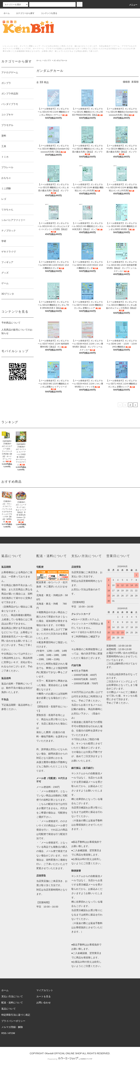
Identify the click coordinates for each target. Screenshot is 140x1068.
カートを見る (43, 996)
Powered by (53, 1059)
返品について (8, 1008)
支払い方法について (12, 996)
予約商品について (10, 322)
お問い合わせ (43, 1002)
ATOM (11, 1033)
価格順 (126, 81)
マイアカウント (44, 990)
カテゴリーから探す (25, 13)
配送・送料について (12, 1002)
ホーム (7, 13)
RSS (3, 1033)
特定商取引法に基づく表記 (15, 1014)
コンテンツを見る (49, 13)
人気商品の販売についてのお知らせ (16, 331)
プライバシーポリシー (13, 1021)
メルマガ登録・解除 (12, 1027)
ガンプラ (47, 60)
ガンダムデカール (60, 60)
